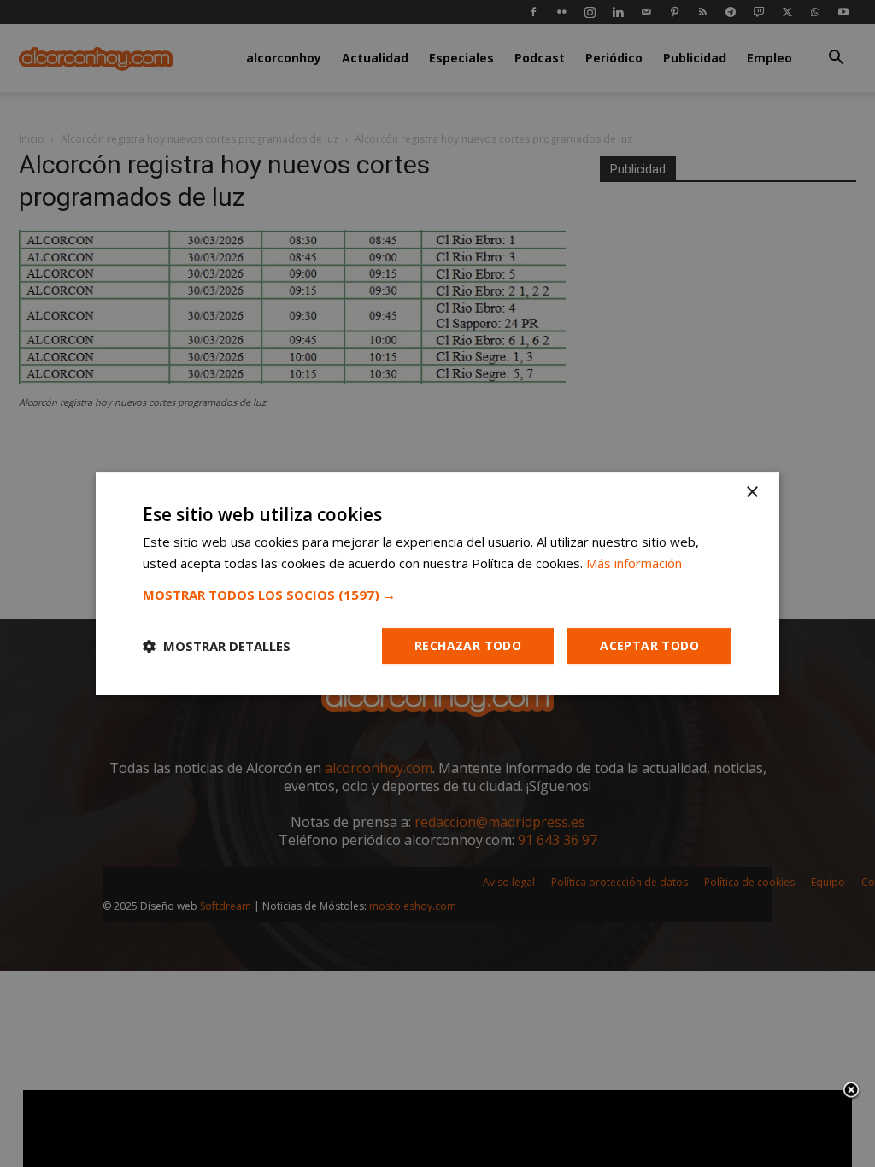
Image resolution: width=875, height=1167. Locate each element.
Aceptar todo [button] (649, 645)
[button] (437, 594)
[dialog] (437, 583)
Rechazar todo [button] (467, 645)
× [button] (751, 492)
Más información (634, 563)
